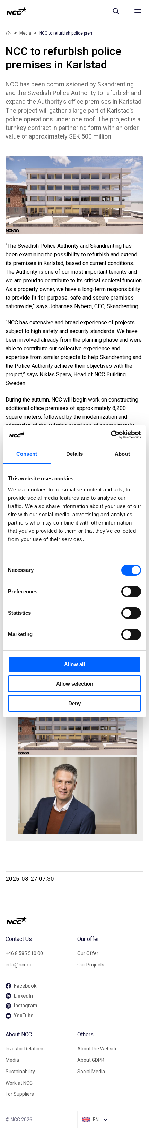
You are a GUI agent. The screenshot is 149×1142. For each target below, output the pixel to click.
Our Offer (87, 953)
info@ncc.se (19, 965)
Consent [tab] (26, 454)
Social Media (91, 1071)
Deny (74, 703)
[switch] (131, 591)
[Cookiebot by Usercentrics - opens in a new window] (110, 434)
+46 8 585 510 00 (24, 953)
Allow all (74, 664)
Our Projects (90, 965)
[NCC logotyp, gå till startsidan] (16, 11)
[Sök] (116, 11)
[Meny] (138, 11)
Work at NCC (19, 1083)
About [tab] (122, 454)
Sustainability (20, 1071)
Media (25, 33)
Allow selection (74, 684)
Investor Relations (25, 1048)
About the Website (97, 1048)
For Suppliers (20, 1094)
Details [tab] (74, 454)
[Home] (8, 33)
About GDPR (90, 1060)
